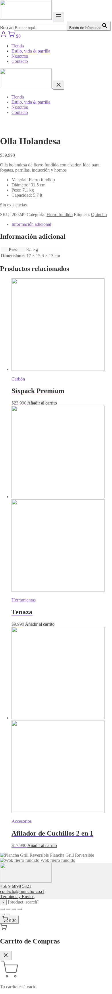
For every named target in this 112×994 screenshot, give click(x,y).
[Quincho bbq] (26, 18)
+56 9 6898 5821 (15, 886)
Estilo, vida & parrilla (30, 51)
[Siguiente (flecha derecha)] (8, 914)
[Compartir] (13, 909)
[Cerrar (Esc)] (19, 909)
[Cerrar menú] (58, 85)
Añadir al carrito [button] (42, 403)
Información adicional (31, 224)
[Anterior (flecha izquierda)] (2, 914)
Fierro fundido (60, 214)
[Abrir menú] (58, 16)
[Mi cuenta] (4, 36)
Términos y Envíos (17, 896)
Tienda (17, 45)
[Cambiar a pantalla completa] (8, 909)
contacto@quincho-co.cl (22, 891)
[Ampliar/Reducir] (2, 909)
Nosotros (19, 56)
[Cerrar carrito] (5, 955)
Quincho (99, 214)
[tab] (61, 224)
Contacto (19, 61)
